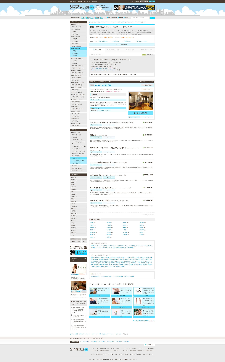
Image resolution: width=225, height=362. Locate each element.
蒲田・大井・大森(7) (77, 92)
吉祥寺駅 (125, 234)
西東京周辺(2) (75, 118)
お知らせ (92, 354)
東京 (102, 17)
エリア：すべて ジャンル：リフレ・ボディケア (103, 70)
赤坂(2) (96, 259)
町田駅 (91, 234)
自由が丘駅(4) (74, 213)
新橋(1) (111, 259)
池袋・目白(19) (75, 43)
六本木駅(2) (73, 196)
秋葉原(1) (95, 261)
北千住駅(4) (73, 218)
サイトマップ (133, 354)
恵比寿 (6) (75, 34)
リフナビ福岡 (125, 341)
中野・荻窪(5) (75, 89)
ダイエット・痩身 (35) (78, 153)
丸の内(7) (132, 259)
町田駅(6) (73, 223)
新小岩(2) (115, 264)
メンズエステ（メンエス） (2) (79, 142)
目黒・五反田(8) (76, 48)
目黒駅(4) (73, 191)
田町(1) (138, 257)
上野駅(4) (73, 208)
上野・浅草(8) (75, 80)
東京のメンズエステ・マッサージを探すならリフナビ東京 (113, 359)
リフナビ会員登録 (109, 354)
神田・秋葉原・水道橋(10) (78, 82)
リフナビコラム (141, 348)
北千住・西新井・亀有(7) (78, 97)
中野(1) (133, 261)
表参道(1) (148, 257)
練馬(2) (102, 266)
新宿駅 (124, 222)
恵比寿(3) (97, 257)
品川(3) (134, 257)
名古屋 (97, 17)
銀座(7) (107, 259)
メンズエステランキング (114, 350)
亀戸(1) (110, 264)
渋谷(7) (92, 257)
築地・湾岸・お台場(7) (77, 75)
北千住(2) (123, 262)
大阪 (84, 17)
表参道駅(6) (73, 194)
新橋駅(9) (73, 203)
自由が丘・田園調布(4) (77, 87)
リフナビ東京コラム (112, 17)
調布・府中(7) (75, 116)
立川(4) (136, 264)
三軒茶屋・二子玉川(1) (77, 99)
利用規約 (139, 354)
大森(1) (97, 262)
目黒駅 (124, 225)
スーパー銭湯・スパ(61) (77, 170)
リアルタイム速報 (94, 348)
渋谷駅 (91, 222)
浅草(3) (147, 259)
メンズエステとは (94, 350)
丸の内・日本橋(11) (76, 77)
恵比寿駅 (109, 222)
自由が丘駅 (92, 232)
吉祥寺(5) (121, 264)
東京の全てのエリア (76, 24)
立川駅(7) (73, 230)
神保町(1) (113, 261)
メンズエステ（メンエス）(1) (108, 245)
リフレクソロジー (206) (78, 160)
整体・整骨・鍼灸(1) (77, 168)
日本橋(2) (137, 259)
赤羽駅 (141, 232)
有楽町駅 (109, 230)
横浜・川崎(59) (75, 125)
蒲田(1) (148, 261)
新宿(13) (103, 257)
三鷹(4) (126, 264)
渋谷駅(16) (73, 177)
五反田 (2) (75, 53)
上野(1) (142, 259)
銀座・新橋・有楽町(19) (77, 72)
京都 (93, 17)
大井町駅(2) (73, 215)
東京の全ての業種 (76, 132)
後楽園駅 (142, 230)
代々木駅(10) (74, 184)
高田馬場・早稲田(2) (77, 70)
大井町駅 (109, 232)
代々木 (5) (75, 41)
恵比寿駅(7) (73, 179)
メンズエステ (75, 137)
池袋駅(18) (73, 187)
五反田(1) (129, 257)
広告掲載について (100, 354)
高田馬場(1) (101, 259)
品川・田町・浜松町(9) (77, 58)
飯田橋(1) (107, 262)
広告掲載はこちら (141, 350)
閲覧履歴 (121, 17)
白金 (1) (75, 55)
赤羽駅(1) (73, 220)
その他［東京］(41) (76, 123)
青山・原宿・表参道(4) (77, 65)
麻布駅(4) (73, 199)
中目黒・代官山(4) (76, 46)
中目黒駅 (109, 225)
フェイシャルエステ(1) (141, 245)
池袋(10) (113, 257)
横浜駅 (91, 237)
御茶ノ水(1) (107, 261)
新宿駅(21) (73, 182)
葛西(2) (127, 259)
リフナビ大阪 (84, 341)
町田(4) (96, 264)
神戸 (88, 17)
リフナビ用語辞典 (150, 348)
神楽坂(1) (113, 262)
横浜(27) (118, 266)
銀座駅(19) (73, 201)
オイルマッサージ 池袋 (106, 276)
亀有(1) (128, 262)
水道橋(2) (101, 261)
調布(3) (140, 264)
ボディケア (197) (77, 163)
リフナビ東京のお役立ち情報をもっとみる (145, 320)
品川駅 (141, 225)
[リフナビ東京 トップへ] (82, 7)
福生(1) (93, 266)
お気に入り (127, 17)
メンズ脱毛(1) (131, 245)
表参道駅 (92, 227)
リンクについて (125, 350)
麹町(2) (118, 262)
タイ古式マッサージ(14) (77, 165)
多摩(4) (100, 264)
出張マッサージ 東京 (129, 276)
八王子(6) (131, 264)
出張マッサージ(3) (76, 26)
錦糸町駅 (109, 234)
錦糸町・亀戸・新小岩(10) (78, 109)
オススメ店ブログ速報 (125, 348)
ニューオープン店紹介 (114, 348)
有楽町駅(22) (74, 206)
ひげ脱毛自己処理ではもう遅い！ (104, 110)
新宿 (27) (75, 39)
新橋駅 (91, 230)
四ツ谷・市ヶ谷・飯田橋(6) (78, 94)
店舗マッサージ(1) (95, 245)
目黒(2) (124, 257)
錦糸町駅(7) (73, 225)
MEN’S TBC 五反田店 (101, 85)
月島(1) (116, 259)
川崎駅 (108, 237)
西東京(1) (150, 264)
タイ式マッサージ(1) (121, 247)
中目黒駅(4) (73, 189)
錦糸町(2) (105, 264)
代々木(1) (108, 257)
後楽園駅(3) (73, 211)
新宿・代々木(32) (76, 36)
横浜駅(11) (73, 232)
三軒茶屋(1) (133, 262)
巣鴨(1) (122, 261)
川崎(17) (123, 266)
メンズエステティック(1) (121, 245)
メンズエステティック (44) (79, 146)
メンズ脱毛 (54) (76, 148)
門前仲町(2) (121, 259)
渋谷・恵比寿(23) (76, 29)
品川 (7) (75, 60)
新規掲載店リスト (104, 348)
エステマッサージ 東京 (117, 276)
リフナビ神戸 (92, 341)
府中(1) (145, 264)
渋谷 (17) (75, 31)
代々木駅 (142, 222)
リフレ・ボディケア (76, 158)
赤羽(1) (148, 262)
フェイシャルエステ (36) (79, 151)
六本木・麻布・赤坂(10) (77, 68)
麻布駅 (124, 227)
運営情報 (126, 354)
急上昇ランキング (104, 350)
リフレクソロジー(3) (102, 247)
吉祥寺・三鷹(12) (76, 111)
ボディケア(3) (111, 247)
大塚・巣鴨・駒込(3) (77, 85)
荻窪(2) (138, 261)
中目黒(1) (119, 257)
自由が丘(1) (128, 261)
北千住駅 (125, 232)
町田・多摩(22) (75, 106)
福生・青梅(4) (75, 121)
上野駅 (124, 230)
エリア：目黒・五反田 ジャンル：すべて (102, 68)
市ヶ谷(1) (102, 262)
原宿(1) (142, 257)
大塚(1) (118, 261)
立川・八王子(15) (76, 113)
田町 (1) (75, 63)
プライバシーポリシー (148, 354)
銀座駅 (141, 227)
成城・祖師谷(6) (76, 101)
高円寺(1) (143, 261)
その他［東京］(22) (110, 266)
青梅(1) (98, 266)
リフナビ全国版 (75, 341)
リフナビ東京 (117, 341)
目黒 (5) (75, 51)
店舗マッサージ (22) (78, 139)
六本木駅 (109, 227)
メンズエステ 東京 (95, 276)
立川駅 (141, 234)
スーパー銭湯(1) (130, 247)
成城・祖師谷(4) (141, 262)
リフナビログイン (119, 354)
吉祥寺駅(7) (73, 227)
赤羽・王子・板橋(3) (77, 104)
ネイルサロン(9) (76, 155)
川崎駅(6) (73, 235)
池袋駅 (91, 225)
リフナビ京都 (100, 341)
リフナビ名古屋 (109, 341)
